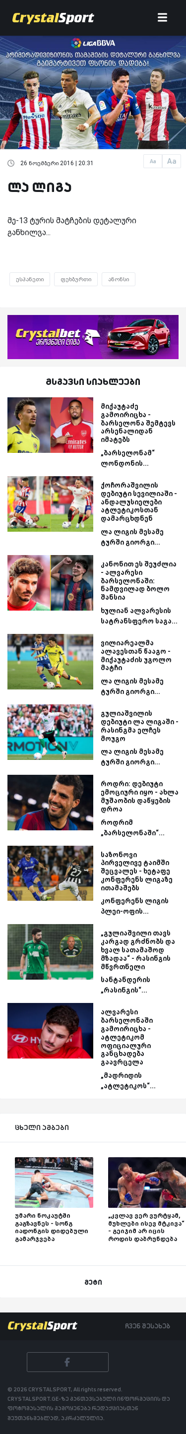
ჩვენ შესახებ (147, 1325)
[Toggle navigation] (162, 18)
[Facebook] (68, 1362)
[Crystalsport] (53, 18)
